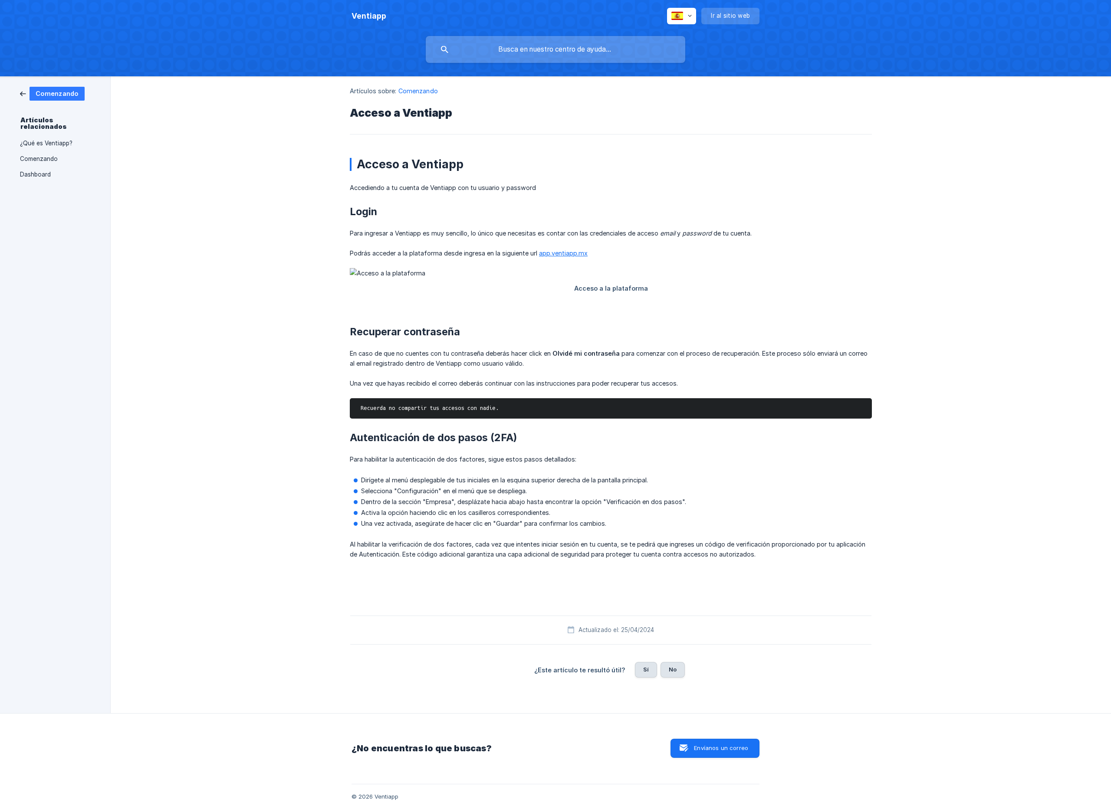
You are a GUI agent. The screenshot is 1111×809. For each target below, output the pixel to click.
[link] (52, 93)
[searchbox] (555, 49)
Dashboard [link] (35, 174)
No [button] (673, 669)
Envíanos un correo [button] (721, 747)
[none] (369, 16)
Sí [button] (646, 669)
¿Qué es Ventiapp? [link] (46, 143)
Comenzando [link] (39, 158)
